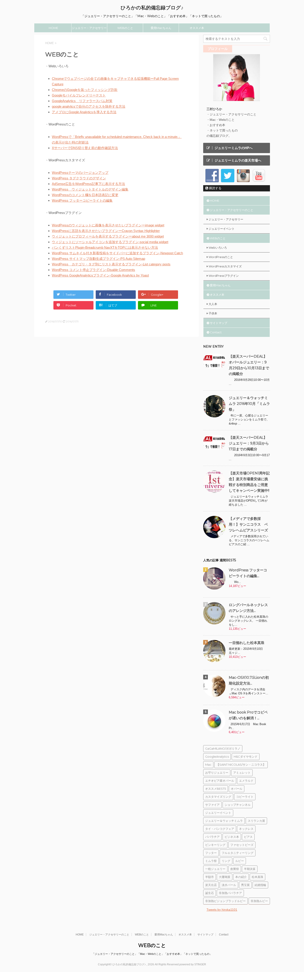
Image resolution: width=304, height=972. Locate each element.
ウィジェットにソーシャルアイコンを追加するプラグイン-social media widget (110, 242)
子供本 (213, 313)
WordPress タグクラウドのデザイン (79, 178)
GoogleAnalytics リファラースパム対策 (82, 101)
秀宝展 (245, 885)
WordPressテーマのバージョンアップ (80, 172)
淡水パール (229, 885)
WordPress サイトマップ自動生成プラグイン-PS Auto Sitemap (98, 258)
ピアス (248, 837)
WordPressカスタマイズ (225, 266)
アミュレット (242, 772)
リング (226, 861)
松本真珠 (257, 877)
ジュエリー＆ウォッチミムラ (224, 820)
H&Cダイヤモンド (245, 756)
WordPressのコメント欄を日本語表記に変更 (85, 195)
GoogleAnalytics (217, 756)
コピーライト (244, 796)
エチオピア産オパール (219, 780)
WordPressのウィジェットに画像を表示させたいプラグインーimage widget (108, 225)
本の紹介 (241, 877)
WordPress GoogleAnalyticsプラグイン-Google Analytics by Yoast (100, 275)
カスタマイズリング (218, 796)
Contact (216, 332)
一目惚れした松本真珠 (246, 643)
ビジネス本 (232, 837)
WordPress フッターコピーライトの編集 (82, 200)
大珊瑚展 (224, 877)
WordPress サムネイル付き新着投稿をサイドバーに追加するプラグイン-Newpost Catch (117, 253)
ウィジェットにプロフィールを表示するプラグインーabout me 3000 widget (108, 236)
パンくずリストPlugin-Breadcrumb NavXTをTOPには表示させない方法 (105, 247)
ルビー (239, 861)
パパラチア (212, 837)
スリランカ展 (256, 820)
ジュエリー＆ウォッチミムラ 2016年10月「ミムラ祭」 (249, 404)
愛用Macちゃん (161, 28)
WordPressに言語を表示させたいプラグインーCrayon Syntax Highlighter (106, 231)
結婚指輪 (260, 885)
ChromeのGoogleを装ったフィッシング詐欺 (85, 90)
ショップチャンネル (238, 804)
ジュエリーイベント (222, 228)
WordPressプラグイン (224, 275)
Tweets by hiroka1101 (222, 909)
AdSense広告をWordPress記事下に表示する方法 (88, 184)
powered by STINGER (192, 964)
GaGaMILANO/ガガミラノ (222, 748)
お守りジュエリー (216, 772)
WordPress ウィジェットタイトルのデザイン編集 (90, 189)
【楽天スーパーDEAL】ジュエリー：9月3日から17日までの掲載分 (249, 443)
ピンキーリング (215, 845)
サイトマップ (218, 323)
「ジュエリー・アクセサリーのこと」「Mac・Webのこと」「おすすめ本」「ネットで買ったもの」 (152, 954)
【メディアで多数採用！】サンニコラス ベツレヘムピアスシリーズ (248, 524)
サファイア (212, 804)
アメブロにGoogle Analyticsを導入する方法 (84, 112)
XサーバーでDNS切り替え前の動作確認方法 (85, 148)
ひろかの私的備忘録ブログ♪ (152, 8)
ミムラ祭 (211, 861)
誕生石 (209, 893)
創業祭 (234, 869)
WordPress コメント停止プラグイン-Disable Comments (93, 270)
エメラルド (246, 780)
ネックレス (246, 829)
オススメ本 (197, 28)
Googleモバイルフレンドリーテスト (79, 95)
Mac (208, 764)
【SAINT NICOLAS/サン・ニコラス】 (241, 764)
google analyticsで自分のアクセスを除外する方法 (88, 106)
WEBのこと (125, 28)
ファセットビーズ (241, 845)
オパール (236, 788)
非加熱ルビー (259, 901)
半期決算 (249, 869)
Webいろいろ (218, 247)
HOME (53, 28)
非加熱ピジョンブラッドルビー (225, 901)
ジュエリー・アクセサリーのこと (89, 29)
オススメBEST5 (215, 788)
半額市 (209, 877)
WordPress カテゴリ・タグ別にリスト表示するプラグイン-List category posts (111, 264)
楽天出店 (211, 885)
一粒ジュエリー (215, 869)
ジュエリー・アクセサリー (226, 219)
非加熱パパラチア (230, 893)
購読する (214, 188)
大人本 (213, 304)
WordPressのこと (221, 257)
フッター (211, 853)
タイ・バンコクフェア (219, 829)
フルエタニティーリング (237, 853)
